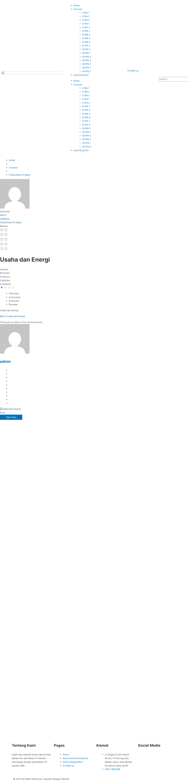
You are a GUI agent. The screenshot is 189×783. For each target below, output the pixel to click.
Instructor (5, 211)
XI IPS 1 (86, 45)
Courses (77, 9)
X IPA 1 (85, 12)
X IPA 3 (86, 20)
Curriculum (15, 297)
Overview (14, 293)
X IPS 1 (85, 23)
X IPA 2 (86, 16)
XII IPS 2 (86, 71)
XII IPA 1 (86, 53)
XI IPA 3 (86, 38)
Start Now (11, 417)
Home (76, 5)
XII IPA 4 (86, 64)
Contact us (133, 70)
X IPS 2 (86, 27)
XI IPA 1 (86, 31)
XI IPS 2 (86, 49)
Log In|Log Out (81, 74)
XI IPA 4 (86, 42)
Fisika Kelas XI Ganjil (10, 222)
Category (5, 218)
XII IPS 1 (86, 67)
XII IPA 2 (86, 56)
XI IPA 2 (86, 34)
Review (4, 226)
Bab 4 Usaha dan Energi (12, 316)
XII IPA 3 (86, 60)
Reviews (13, 304)
